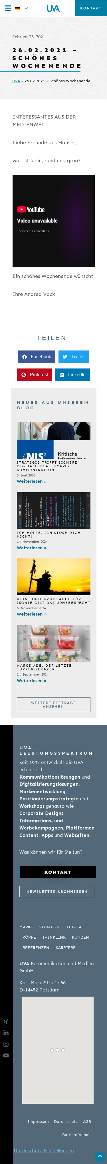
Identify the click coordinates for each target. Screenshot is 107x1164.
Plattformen (80, 828)
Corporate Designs (41, 813)
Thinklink (54, 937)
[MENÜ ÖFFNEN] (9, 8)
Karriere (66, 947)
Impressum (38, 1121)
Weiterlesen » (32, 481)
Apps (47, 835)
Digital (75, 927)
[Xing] (8, 1021)
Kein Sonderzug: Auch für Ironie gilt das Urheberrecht (53, 601)
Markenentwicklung (42, 791)
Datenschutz (66, 1121)
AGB (87, 1121)
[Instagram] (8, 1044)
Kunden (80, 937)
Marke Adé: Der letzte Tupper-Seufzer (44, 667)
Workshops (32, 806)
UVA (16, 80)
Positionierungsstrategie (48, 799)
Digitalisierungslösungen (48, 784)
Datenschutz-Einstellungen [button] (44, 1150)
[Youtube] (8, 1055)
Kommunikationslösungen (49, 777)
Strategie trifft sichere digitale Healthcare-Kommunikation (47, 466)
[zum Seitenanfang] (100, 1156)
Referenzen (36, 947)
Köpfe (29, 937)
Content (29, 835)
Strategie (50, 927)
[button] (21, 8)
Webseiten (76, 835)
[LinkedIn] (8, 1033)
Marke (26, 927)
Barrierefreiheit (76, 1134)
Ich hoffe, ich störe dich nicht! (49, 534)
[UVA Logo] (53, 8)
